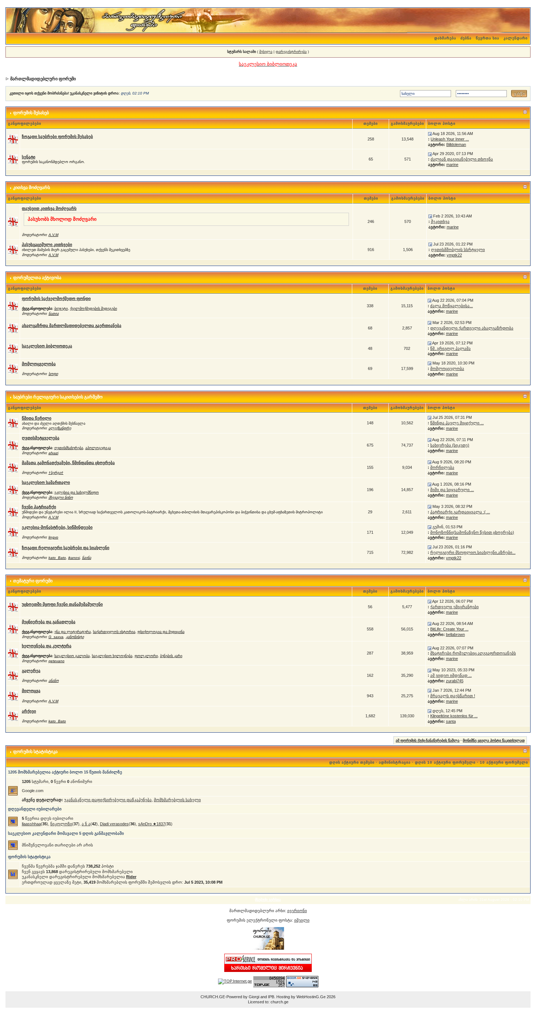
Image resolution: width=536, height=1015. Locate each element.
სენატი (28, 157)
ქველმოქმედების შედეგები (93, 308)
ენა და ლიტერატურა (72, 632)
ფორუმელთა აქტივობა (37, 277)
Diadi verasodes (114, 824)
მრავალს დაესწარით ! (452, 696)
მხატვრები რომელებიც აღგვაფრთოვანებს (473, 653)
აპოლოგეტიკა (98, 448)
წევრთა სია (487, 38)
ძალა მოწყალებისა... (451, 306)
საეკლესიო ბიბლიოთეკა (47, 346)
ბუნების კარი (171, 656)
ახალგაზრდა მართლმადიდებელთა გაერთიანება (71, 325)
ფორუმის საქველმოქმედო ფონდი (56, 298)
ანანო (53, 681)
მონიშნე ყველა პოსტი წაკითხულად (494, 740)
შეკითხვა (440, 221)
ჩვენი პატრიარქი (39, 507)
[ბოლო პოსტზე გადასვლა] (430, 133)
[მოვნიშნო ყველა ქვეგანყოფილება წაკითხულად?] (13, 305)
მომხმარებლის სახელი (177, 800)
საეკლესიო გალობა (72, 656)
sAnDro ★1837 (151, 824)
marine (452, 164)
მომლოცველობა (39, 364)
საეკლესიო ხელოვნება (112, 656)
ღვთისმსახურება (68, 448)
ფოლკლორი (146, 656)
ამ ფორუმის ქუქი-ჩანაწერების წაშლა (427, 740)
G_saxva (55, 637)
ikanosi (74, 558)
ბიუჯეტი (61, 308)
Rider (131, 877)
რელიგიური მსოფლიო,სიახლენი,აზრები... (473, 552)
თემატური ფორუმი (33, 580)
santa (451, 721)
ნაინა (86, 558)
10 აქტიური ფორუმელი (504, 762)
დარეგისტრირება (291, 52)
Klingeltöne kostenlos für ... (454, 716)
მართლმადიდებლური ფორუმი (43, 78)
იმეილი (302, 920)
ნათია (53, 314)
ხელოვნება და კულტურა (46, 646)
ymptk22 (454, 255)
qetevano (56, 661)
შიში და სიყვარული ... (452, 489)
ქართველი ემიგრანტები (454, 607)
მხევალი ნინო (60, 497)
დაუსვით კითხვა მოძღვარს (49, 208)
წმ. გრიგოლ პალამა (450, 348)
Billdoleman (456, 144)
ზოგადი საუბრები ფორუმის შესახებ (57, 136)
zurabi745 (454, 681)
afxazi (53, 453)
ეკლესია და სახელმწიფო (76, 492)
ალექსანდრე (59, 428)
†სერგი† (55, 473)
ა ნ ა (86, 824)
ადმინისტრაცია (395, 762)
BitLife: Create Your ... (449, 629)
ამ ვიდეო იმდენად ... (451, 675)
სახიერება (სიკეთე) (449, 445)
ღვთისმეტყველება (40, 438)
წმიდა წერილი (36, 418)
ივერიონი (297, 910)
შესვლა (265, 52)
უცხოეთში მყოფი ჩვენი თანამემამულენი (62, 604)
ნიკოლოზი (61, 824)
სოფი (53, 374)
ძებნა (466, 38)
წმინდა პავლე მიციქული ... (457, 423)
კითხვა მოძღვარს (31, 187)
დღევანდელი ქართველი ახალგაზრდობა (471, 328)
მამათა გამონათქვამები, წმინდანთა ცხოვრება (68, 462)
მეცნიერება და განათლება (48, 622)
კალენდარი (516, 38)
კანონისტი (75, 637)
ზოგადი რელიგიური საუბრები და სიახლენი (65, 547)
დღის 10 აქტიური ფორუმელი (445, 762)
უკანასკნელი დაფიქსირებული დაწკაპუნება (108, 800)
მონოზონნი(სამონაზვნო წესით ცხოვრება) (472, 532)
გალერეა (31, 670)
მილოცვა (31, 690)
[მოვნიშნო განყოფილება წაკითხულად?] (13, 138)
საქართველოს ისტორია (114, 632)
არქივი (29, 711)
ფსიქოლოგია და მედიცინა (161, 632)
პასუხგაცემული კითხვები (47, 244)
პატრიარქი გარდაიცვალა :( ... (460, 512)
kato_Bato (57, 558)
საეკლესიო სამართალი (46, 482)
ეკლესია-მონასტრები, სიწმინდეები (57, 527)
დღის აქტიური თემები (351, 762)
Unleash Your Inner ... (450, 139)
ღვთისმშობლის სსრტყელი (458, 249)
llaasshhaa (31, 824)
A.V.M (53, 235)
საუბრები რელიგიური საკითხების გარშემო (57, 397)
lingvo (53, 537)
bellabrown (455, 634)
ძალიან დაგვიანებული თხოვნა (462, 159)
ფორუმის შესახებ (31, 112)
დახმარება (445, 38)
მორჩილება (442, 467)
